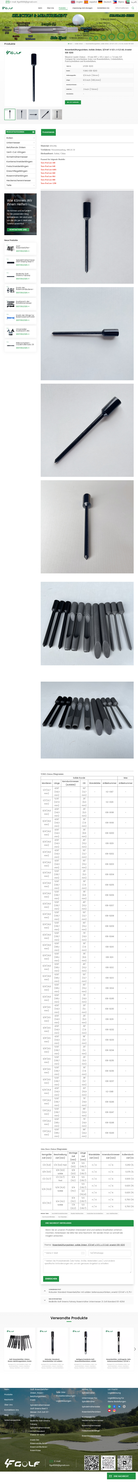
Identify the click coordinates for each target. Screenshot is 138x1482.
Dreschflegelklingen (16, 171)
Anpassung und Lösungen (82, 8)
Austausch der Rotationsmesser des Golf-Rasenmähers (24, 302)
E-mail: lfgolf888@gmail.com (23, 2)
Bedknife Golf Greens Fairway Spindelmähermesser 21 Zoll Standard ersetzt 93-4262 (25, 274)
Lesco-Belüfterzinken (112, 1213)
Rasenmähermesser (91, 1425)
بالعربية (134, 2)
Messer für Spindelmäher (88, 1391)
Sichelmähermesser (17, 157)
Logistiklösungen (63, 1401)
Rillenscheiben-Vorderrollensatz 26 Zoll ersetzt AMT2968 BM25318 (25, 343)
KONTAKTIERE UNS (18, 229)
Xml (91, 1475)
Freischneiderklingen (17, 166)
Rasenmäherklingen (17, 176)
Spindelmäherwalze (91, 1406)
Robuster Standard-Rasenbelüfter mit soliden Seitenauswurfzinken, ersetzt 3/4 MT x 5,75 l (52, 1360)
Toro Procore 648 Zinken (48, 1217)
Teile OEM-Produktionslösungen (65, 1394)
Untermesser (13, 142)
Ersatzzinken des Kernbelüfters (95, 1213)
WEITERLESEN (22, 251)
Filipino (121, 2)
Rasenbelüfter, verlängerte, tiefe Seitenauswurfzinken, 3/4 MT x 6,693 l (118, 1360)
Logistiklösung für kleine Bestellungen (117, 1400)
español (93, 2)
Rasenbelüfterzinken (91, 1411)
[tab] (48, 132)
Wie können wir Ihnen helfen (19, 202)
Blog (6, 1415)
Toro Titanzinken (62, 1217)
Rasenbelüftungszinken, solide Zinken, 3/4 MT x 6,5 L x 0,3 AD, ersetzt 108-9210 (89, 1244)
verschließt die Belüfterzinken (60, 1213)
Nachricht (8, 1399)
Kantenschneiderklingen (19, 161)
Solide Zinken (79, 44)
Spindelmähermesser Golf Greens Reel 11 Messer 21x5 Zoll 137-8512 (25, 261)
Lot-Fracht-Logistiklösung (114, 1391)
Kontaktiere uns (103, 8)
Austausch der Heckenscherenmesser (92, 1418)
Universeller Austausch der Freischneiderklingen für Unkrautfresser (25, 330)
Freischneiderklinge (91, 1430)
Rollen (9, 138)
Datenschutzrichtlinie (104, 1475)
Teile (8, 185)
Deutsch (107, 2)
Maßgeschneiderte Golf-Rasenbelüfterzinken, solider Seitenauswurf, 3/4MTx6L (85, 1360)
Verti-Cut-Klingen (16, 152)
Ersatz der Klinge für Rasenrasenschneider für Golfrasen (25, 316)
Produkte (62, 8)
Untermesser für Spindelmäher (89, 1400)
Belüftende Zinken (16, 147)
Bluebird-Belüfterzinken (77, 1213)
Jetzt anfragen (74, 102)
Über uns (50, 8)
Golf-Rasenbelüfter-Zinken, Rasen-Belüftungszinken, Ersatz (24, 247)
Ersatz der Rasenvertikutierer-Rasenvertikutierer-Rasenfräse (25, 288)
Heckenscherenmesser (18, 180)
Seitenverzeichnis (12, 1420)
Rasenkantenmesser (91, 1435)
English (79, 2)
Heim (40, 8)
